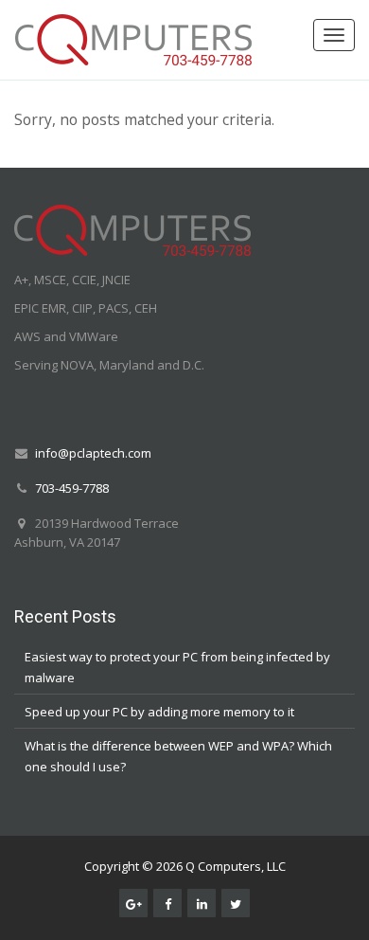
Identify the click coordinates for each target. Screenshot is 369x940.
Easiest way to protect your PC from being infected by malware (177, 667)
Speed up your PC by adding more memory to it (159, 711)
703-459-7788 (72, 488)
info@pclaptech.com (93, 452)
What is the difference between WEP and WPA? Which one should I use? (178, 756)
